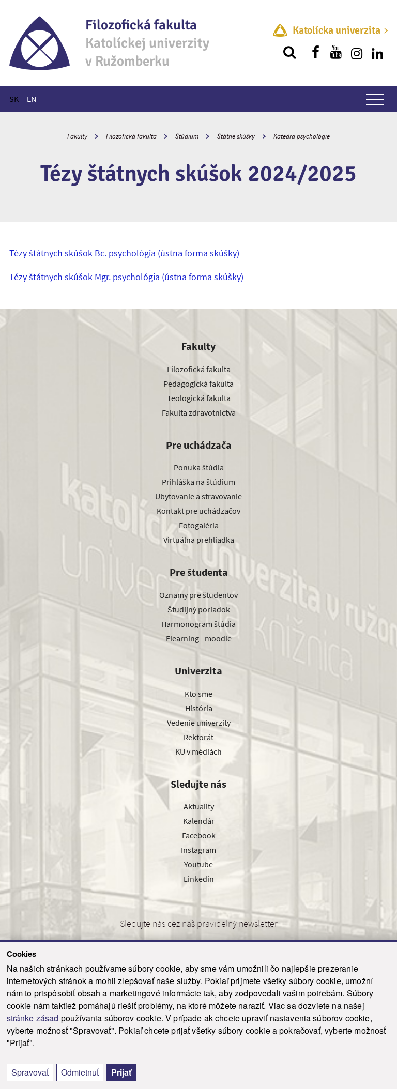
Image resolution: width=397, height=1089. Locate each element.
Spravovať (30, 1072)
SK (14, 99)
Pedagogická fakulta (198, 383)
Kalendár (199, 821)
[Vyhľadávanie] (289, 52)
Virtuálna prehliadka (198, 539)
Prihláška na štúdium (198, 482)
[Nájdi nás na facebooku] (315, 52)
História (198, 708)
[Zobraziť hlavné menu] (375, 99)
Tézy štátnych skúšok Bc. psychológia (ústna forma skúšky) (124, 253)
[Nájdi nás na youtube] (336, 52)
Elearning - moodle (199, 638)
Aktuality (199, 806)
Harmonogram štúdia (198, 624)
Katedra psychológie (301, 136)
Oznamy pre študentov (198, 595)
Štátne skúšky (236, 136)
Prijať (121, 1072)
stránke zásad (33, 1018)
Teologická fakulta (199, 398)
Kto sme (198, 693)
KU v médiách (198, 751)
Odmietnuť (80, 1072)
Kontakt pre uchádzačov (198, 510)
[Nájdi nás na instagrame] (356, 52)
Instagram (198, 850)
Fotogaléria (199, 525)
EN (31, 99)
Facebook (199, 835)
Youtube (198, 864)
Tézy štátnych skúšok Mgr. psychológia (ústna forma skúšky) (126, 277)
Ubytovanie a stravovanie (198, 496)
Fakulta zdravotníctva (199, 412)
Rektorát (198, 737)
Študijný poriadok (198, 609)
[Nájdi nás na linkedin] (377, 52)
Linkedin (199, 878)
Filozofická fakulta (131, 136)
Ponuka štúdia (199, 467)
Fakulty (77, 136)
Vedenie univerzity (199, 722)
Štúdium (186, 136)
